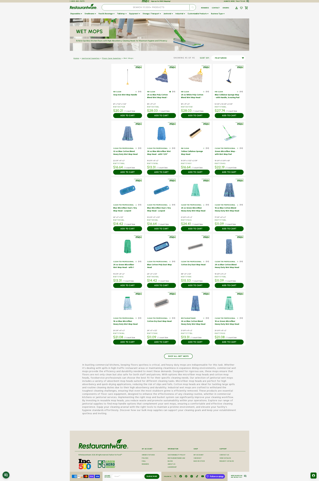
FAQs (144, 461)
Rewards (145, 464)
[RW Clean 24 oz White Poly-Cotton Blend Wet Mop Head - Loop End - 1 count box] (195, 77)
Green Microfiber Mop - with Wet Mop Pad (225, 153)
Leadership (172, 467)
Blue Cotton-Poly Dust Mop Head (159, 266)
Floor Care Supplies (111, 58)
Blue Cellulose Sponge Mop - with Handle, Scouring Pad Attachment (227, 96)
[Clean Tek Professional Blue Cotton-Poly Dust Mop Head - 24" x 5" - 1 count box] (161, 247)
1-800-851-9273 (77, 1)
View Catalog (225, 458)
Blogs (170, 461)
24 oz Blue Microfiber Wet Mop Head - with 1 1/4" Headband (159, 153)
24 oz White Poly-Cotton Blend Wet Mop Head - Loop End (192, 96)
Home (76, 58)
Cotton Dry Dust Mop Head (193, 265)
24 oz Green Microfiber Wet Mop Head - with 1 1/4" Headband (123, 266)
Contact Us (224, 455)
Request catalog (227, 461)
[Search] (193, 7)
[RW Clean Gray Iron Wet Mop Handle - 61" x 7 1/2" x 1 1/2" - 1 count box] (127, 77)
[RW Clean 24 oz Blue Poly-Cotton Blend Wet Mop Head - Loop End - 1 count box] (161, 77)
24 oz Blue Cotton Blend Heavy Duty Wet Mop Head (227, 266)
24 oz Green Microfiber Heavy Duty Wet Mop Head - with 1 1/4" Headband (193, 210)
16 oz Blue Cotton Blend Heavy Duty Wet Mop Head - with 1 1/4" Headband (227, 210)
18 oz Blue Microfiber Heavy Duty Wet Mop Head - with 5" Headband (125, 323)
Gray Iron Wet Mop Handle (125, 95)
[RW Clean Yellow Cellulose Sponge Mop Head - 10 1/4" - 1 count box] (195, 134)
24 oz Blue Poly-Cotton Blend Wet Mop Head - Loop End (157, 96)
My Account (198, 455)
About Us (171, 464)
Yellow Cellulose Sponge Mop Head (192, 153)
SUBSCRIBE (152, 476)
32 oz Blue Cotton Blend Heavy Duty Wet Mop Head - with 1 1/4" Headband (125, 153)
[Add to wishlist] (241, 7)
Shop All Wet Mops (178, 356)
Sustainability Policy (176, 455)
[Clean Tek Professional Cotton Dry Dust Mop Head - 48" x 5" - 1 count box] (195, 247)
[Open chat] (5, 475)
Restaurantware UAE (176, 458)
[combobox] (149, 7)
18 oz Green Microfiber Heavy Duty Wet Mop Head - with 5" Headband (227, 323)
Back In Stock (199, 461)
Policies (145, 458)
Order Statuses (148, 455)
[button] (236, 7)
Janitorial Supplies (91, 58)
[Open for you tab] (314, 476)
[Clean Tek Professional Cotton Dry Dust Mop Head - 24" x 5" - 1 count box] (161, 303)
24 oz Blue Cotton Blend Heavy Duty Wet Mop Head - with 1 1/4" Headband (193, 323)
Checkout (197, 458)
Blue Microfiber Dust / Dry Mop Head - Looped (125, 210)
